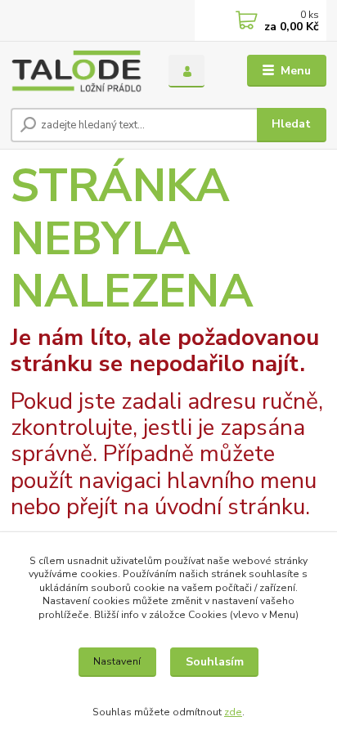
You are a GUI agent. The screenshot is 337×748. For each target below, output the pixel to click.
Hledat (291, 124)
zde (233, 712)
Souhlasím (215, 662)
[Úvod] (76, 71)
